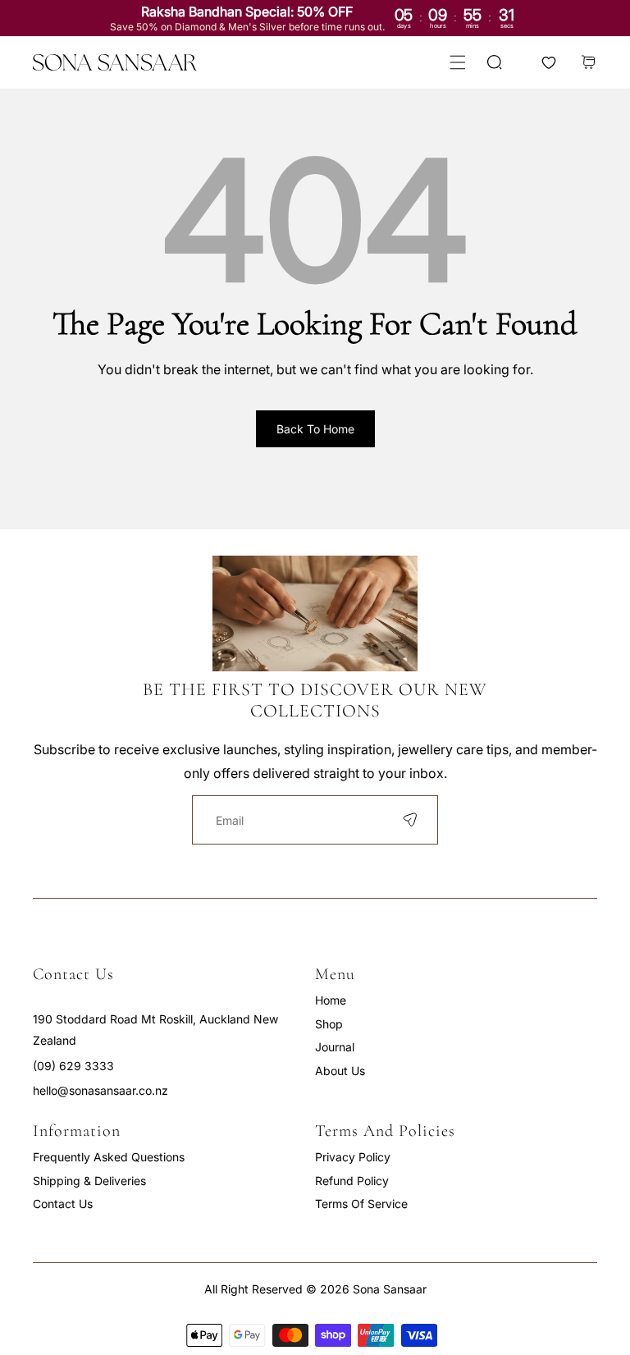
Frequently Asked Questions (109, 1157)
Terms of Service (361, 1204)
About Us (340, 1071)
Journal (334, 1047)
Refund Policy (352, 1181)
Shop (329, 1024)
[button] (457, 62)
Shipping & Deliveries (89, 1181)
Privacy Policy (352, 1157)
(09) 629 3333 (73, 1066)
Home (330, 1000)
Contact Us (63, 1204)
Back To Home (315, 429)
